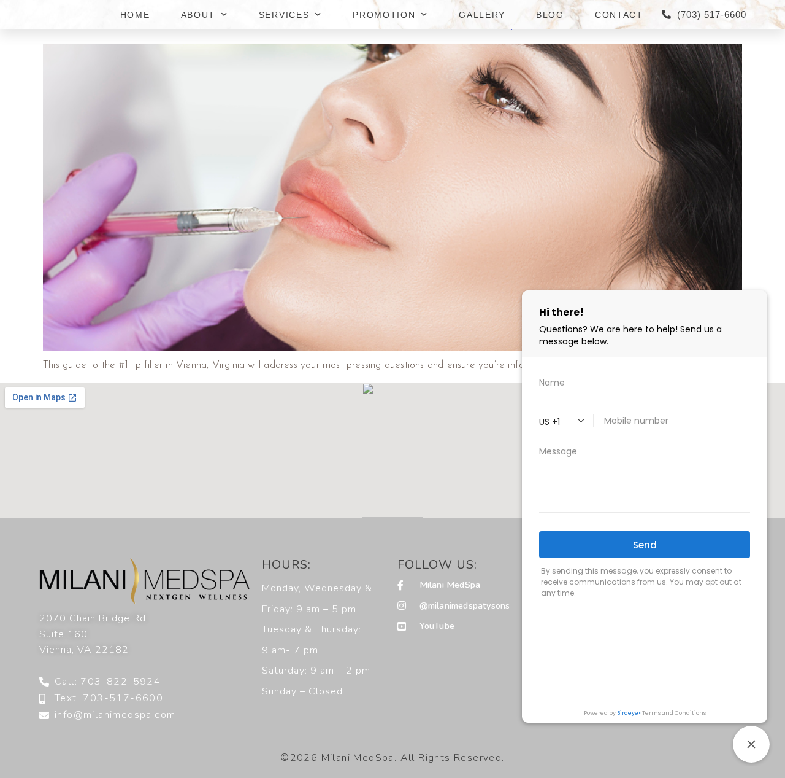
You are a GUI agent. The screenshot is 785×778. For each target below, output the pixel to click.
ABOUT (198, 15)
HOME (135, 15)
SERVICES (284, 15)
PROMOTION (384, 15)
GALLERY (482, 15)
